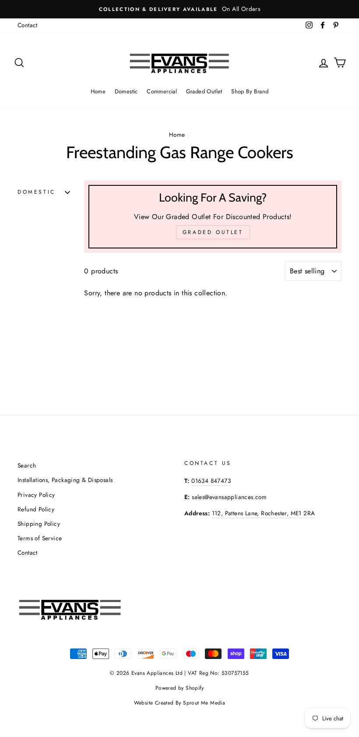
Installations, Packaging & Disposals (65, 479)
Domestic (126, 91)
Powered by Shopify (179, 688)
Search (27, 465)
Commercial (162, 91)
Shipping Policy (39, 523)
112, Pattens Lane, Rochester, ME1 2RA (263, 513)
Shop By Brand (249, 91)
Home (98, 91)
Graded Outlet (204, 91)
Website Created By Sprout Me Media (179, 703)
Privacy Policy (36, 494)
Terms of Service (40, 538)
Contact (28, 25)
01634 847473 (211, 480)
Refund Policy (36, 509)
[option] (179, 9)
